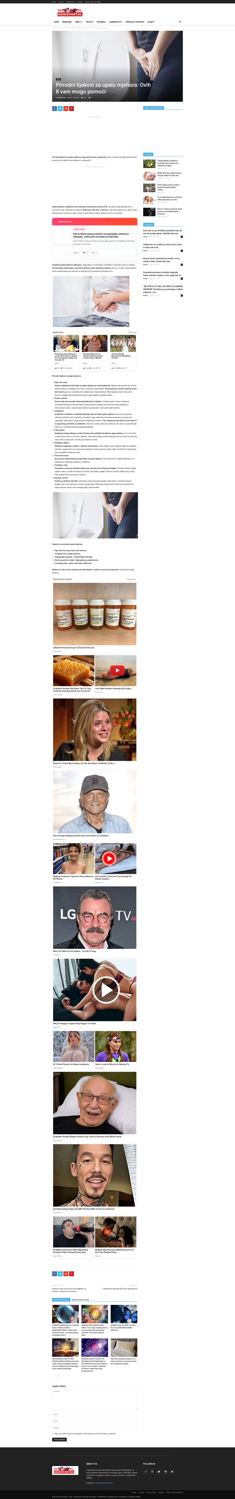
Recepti (89, 22)
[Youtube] (172, 1471)
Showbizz (101, 22)
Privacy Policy (70, 2)
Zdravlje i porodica (135, 22)
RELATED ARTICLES (61, 1300)
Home (54, 2)
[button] (180, 22)
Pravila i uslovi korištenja (93, 2)
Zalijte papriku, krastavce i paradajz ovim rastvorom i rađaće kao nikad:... (168, 163)
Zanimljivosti (115, 22)
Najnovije (66, 22)
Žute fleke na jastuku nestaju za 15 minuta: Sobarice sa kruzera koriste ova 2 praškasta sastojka (124, 1361)
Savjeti (151, 22)
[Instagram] (152, 1471)
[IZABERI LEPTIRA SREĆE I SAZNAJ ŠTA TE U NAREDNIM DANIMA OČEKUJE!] (124, 1314)
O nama (61, 2)
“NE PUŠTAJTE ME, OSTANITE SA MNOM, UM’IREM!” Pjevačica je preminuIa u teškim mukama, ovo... (163, 289)
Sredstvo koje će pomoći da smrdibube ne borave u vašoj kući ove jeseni (69, 1290)
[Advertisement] (94, 136)
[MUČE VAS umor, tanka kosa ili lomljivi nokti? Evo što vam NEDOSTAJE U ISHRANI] (149, 176)
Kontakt (79, 2)
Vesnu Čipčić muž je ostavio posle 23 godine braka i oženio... (168, 187)
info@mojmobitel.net (104, 1483)
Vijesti (78, 22)
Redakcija (61, 97)
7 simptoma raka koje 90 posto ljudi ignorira (119, 1289)
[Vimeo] (165, 1471)
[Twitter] (158, 1471)
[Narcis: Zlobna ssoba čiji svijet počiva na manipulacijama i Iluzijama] (149, 212)
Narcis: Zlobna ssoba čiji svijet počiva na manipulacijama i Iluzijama (169, 211)
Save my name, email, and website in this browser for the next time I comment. (85, 1434)
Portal (145, 237)
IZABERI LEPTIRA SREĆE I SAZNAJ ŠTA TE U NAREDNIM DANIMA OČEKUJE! (123, 1327)
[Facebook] (145, 1471)
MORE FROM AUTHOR (80, 1300)
